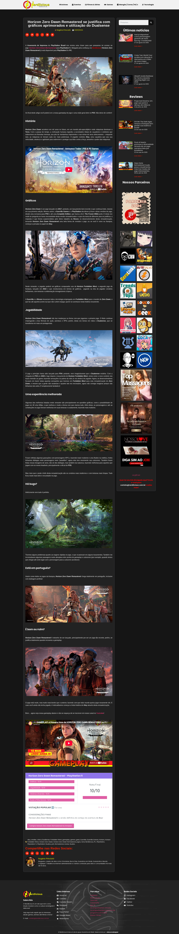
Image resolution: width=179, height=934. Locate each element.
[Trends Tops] (128, 291)
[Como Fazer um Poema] (128, 343)
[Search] (151, 22)
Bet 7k (92, 905)
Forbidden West (56, 840)
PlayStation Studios (44, 844)
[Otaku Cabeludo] (128, 360)
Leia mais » (138, 46)
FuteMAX (93, 895)
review (66, 844)
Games (109, 4)
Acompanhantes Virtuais (100, 908)
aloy (28, 840)
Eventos (77, 4)
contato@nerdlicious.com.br (38, 918)
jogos (79, 842)
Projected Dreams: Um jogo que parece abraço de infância (143, 103)
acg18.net (136, 475)
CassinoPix (94, 903)
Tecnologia (149, 4)
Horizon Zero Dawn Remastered (64, 842)
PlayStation (101, 842)
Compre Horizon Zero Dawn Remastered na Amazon (50, 826)
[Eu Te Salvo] (144, 274)
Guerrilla (83, 840)
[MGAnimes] (144, 239)
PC (95, 842)
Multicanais (95, 898)
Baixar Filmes (95, 915)
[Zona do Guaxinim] (128, 239)
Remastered (59, 844)
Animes (64, 4)
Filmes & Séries (93, 4)
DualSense (46, 840)
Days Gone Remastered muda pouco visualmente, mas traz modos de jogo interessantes (142, 167)
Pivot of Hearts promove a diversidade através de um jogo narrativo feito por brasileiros (144, 146)
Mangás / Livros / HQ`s (128, 4)
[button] (27, 35)
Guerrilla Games (92, 840)
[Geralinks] (128, 274)
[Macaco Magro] (144, 326)
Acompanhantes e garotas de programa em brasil (102, 911)
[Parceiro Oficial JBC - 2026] (136, 208)
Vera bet (93, 900)
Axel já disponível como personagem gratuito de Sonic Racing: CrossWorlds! (143, 37)
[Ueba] (144, 291)
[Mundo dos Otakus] (128, 326)
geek (78, 840)
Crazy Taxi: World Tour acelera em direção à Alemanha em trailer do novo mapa (143, 58)
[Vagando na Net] (128, 308)
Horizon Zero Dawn (46, 842)
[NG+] (144, 360)
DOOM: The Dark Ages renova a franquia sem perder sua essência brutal (143, 124)
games (72, 840)
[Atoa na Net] (144, 256)
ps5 (52, 844)
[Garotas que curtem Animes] (144, 343)
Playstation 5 (32, 844)
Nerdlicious (89, 842)
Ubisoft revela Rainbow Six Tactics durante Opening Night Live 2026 (143, 79)
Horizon (101, 840)
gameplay (66, 840)
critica (39, 840)
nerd (83, 842)
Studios (72, 844)
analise (33, 840)
